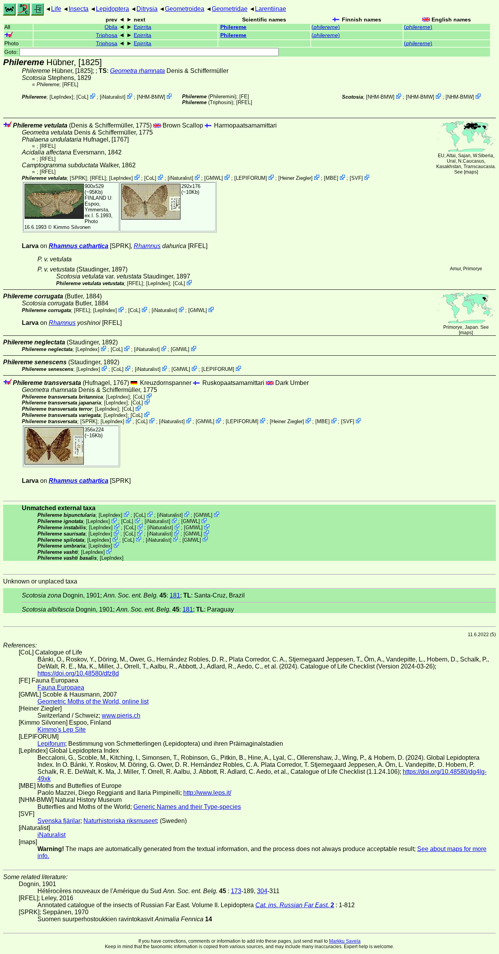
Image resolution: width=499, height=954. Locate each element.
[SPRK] (78, 178)
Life (56, 8)
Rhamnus (147, 246)
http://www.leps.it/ (207, 792)
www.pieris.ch (121, 715)
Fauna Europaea (60, 687)
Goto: (11, 52)
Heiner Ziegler (295, 178)
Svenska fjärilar (58, 820)
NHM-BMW (151, 97)
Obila (110, 27)
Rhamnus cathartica (78, 246)
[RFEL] (70, 84)
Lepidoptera (112, 8)
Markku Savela (345, 941)
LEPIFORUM (250, 178)
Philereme (233, 27)
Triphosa (106, 35)
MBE (331, 178)
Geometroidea (184, 8)
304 (262, 891)
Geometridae (230, 8)
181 (175, 595)
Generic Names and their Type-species (187, 806)
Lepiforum (51, 743)
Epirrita (142, 27)
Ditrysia (146, 8)
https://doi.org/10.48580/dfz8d (78, 673)
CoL (82, 97)
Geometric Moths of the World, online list (93, 701)
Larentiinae (270, 8)
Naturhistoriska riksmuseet (120, 820)
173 (236, 891)
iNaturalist (112, 97)
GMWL (213, 178)
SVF (356, 178)
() (325, 27)
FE (244, 96)
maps (471, 172)
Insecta (78, 8)
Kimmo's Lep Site (61, 729)
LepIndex (61, 97)
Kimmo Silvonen (71, 227)
